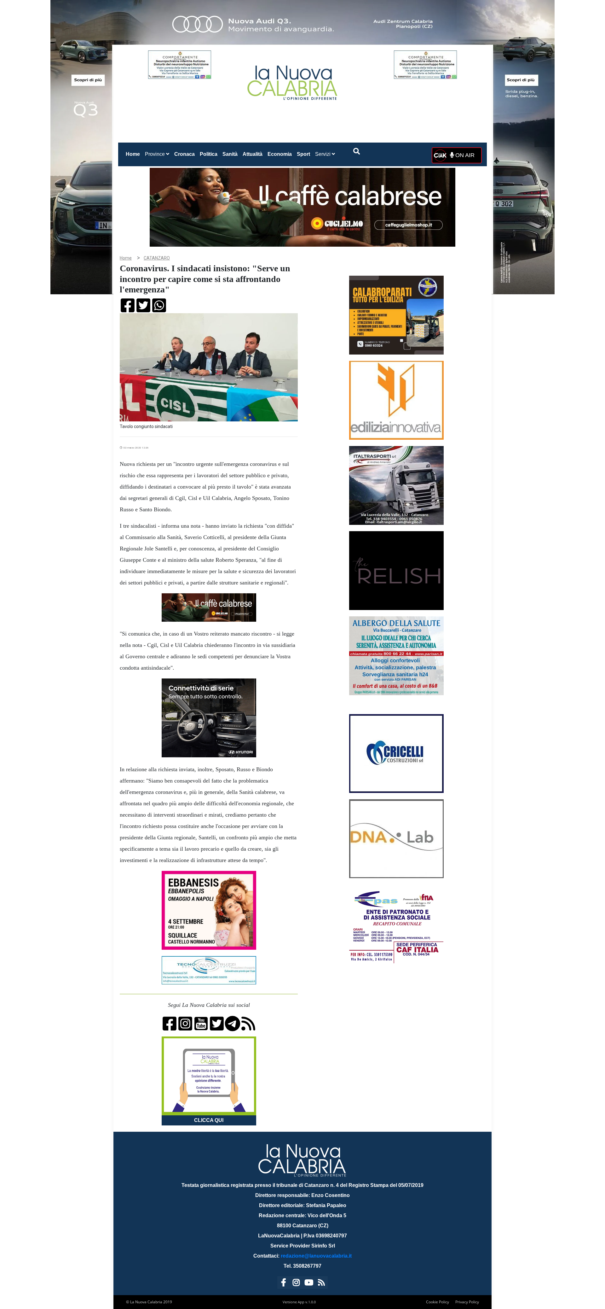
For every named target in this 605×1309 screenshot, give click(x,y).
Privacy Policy (467, 1302)
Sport (303, 154)
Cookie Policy (437, 1302)
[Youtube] (308, 1283)
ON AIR (464, 155)
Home (134, 154)
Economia (280, 154)
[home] (293, 80)
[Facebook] (283, 1283)
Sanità (230, 154)
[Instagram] (296, 1283)
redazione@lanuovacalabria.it (316, 1256)
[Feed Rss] (321, 1283)
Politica (208, 154)
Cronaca (184, 154)
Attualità (252, 154)
